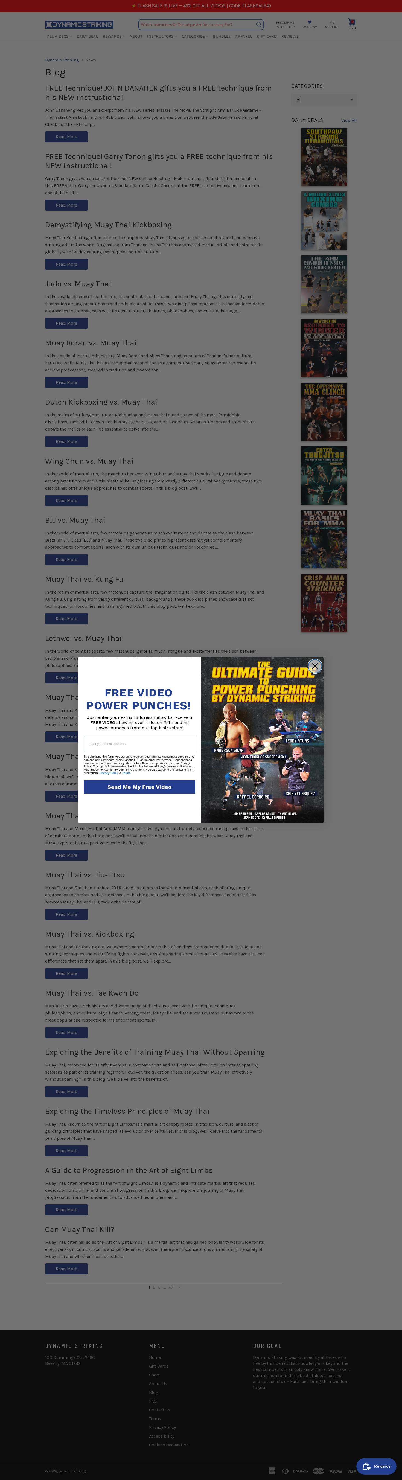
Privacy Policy (109, 773)
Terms (126, 773)
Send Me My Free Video (139, 787)
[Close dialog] (315, 666)
